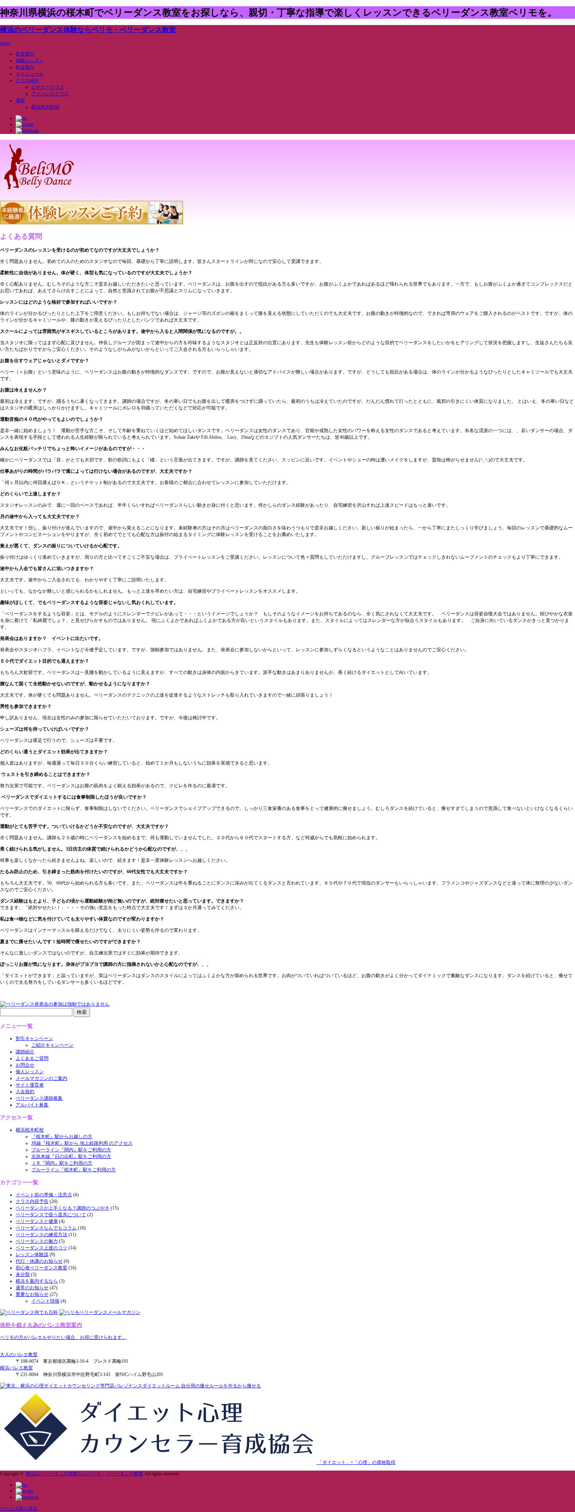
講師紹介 (25, 1051)
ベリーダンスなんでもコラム (46, 1228)
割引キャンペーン (34, 1038)
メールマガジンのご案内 (41, 1078)
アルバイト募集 (32, 1105)
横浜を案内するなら (37, 1281)
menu (5, 43)
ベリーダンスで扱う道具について (51, 1214)
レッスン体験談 (32, 1254)
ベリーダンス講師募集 (39, 1098)
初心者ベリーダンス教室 (41, 1268)
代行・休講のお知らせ (39, 1261)
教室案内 (25, 54)
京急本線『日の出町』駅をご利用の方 (71, 1156)
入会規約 (25, 1091)
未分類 (23, 1274)
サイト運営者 (30, 1085)
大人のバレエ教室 (19, 1354)
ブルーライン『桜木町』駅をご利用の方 (73, 1169)
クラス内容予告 (32, 1201)
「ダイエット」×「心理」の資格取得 (355, 1462)
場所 (20, 100)
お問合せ (25, 1065)
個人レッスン (30, 1071)
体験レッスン (30, 60)
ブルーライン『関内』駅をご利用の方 (71, 1150)
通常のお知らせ (32, 1287)
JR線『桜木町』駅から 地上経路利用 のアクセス (82, 1143)
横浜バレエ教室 (16, 1368)
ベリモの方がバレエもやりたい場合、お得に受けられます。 (63, 1337)
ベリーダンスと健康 (37, 1221)
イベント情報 (45, 1301)
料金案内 (25, 67)
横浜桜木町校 (45, 107)
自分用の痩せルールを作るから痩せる (220, 1386)
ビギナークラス (47, 87)
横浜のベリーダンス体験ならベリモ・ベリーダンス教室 (88, 30)
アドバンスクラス (50, 94)
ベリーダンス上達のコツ (41, 1248)
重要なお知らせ (32, 1294)
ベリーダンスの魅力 (37, 1241)
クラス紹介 (27, 80)
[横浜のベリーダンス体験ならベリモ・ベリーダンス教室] (39, 191)
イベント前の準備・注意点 (44, 1194)
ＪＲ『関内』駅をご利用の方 (61, 1163)
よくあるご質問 (32, 1058)
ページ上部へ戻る (19, 1508)
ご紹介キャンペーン (52, 1045)
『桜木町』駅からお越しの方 (61, 1136)
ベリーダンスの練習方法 (41, 1234)
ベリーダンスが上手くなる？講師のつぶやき (63, 1208)
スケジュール (30, 74)
